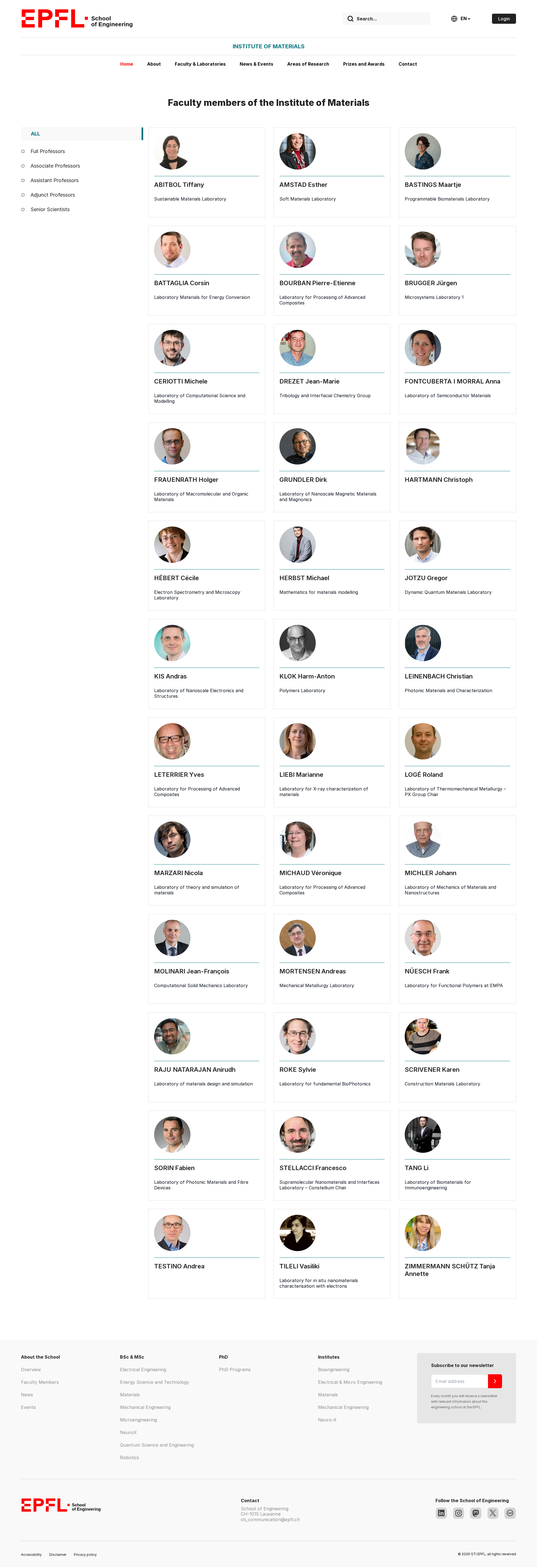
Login (504, 19)
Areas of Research (308, 64)
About (154, 64)
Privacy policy (85, 1554)
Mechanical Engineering (145, 1407)
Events (28, 1407)
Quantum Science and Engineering (157, 1445)
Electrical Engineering (143, 1369)
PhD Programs (235, 1369)
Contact (408, 64)
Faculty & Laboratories (200, 64)
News (27, 1394)
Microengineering (138, 1420)
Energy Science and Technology (154, 1382)
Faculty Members (40, 1382)
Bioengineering (333, 1369)
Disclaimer (57, 1554)
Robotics (129, 1457)
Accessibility (31, 1554)
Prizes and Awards (364, 64)
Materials (130, 1394)
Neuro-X (327, 1420)
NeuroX (128, 1432)
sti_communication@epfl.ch (270, 1519)
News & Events (256, 64)
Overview (31, 1369)
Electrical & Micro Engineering (350, 1382)
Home (126, 64)
